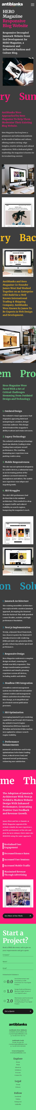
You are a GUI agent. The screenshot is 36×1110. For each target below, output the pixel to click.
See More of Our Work (14, 916)
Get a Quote (9, 1011)
